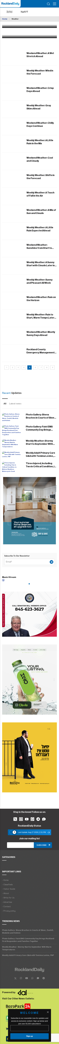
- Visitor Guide (8, 889)
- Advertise (7, 902)
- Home (5, 880)
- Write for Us (8, 898)
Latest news (15, 403)
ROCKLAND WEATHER (27, 12)
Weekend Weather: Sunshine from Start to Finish (39, 248)
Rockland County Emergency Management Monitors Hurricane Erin (40, 352)
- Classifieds (7, 885)
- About (5, 893)
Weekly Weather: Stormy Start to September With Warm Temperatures (39, 444)
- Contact (6, 907)
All (5, 403)
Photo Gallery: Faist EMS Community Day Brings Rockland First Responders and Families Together (28, 939)
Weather (15, 19)
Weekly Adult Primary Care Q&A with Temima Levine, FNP (40, 456)
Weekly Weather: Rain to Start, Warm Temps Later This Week (40, 318)
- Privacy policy (8, 911)
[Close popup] (48, 1012)
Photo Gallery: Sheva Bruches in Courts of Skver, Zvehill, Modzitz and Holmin (41, 418)
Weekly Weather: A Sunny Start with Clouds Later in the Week (40, 265)
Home (4, 19)
